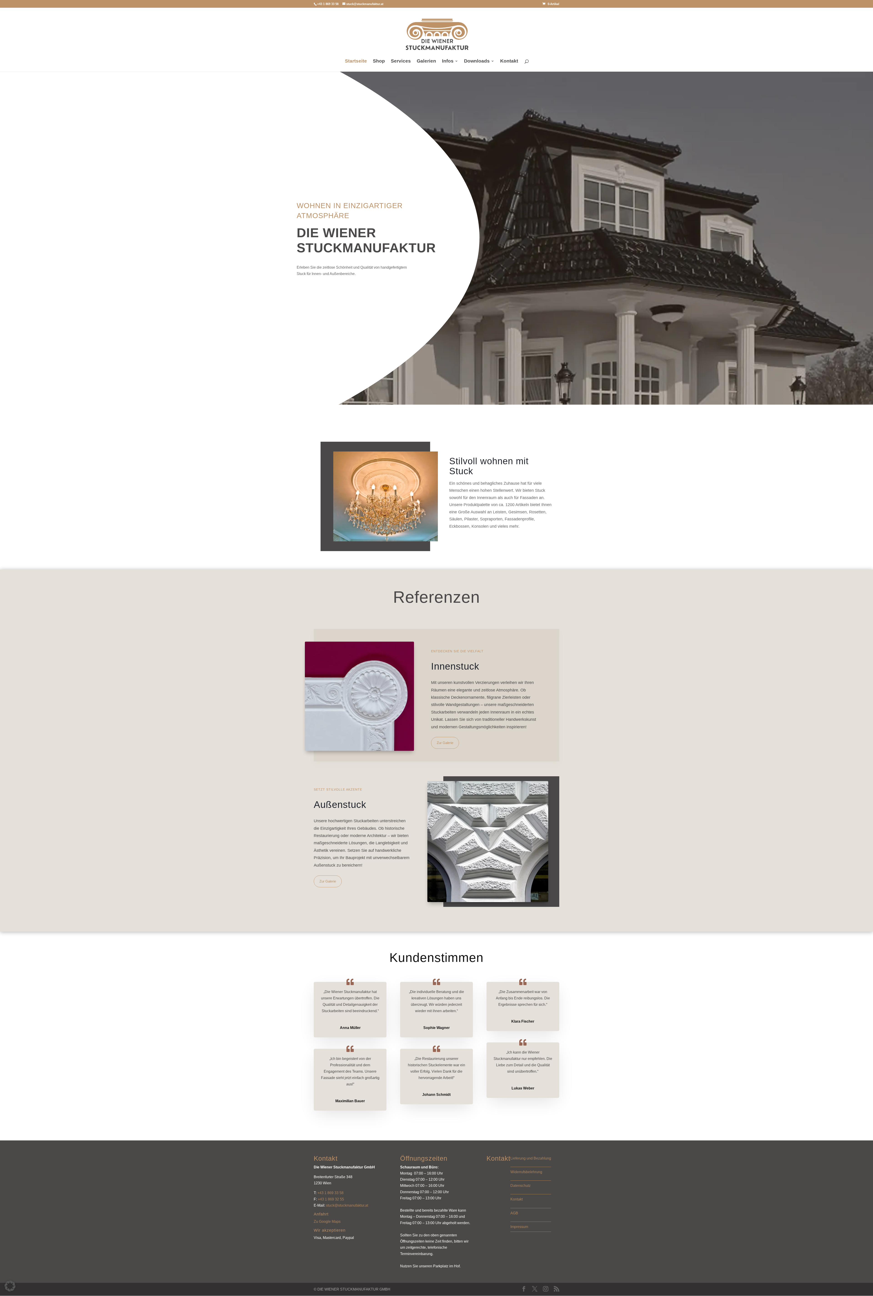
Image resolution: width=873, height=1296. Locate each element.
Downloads (477, 61)
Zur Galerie (445, 743)
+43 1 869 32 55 (331, 1199)
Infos (448, 61)
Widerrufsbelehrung (526, 1172)
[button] (10, 1286)
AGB (514, 1213)
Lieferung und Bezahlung (530, 1158)
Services (401, 61)
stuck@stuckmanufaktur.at (347, 1205)
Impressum (519, 1227)
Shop (379, 61)
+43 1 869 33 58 (330, 1193)
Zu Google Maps (327, 1221)
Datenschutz (520, 1186)
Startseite (356, 61)
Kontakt (509, 61)
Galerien (426, 61)
